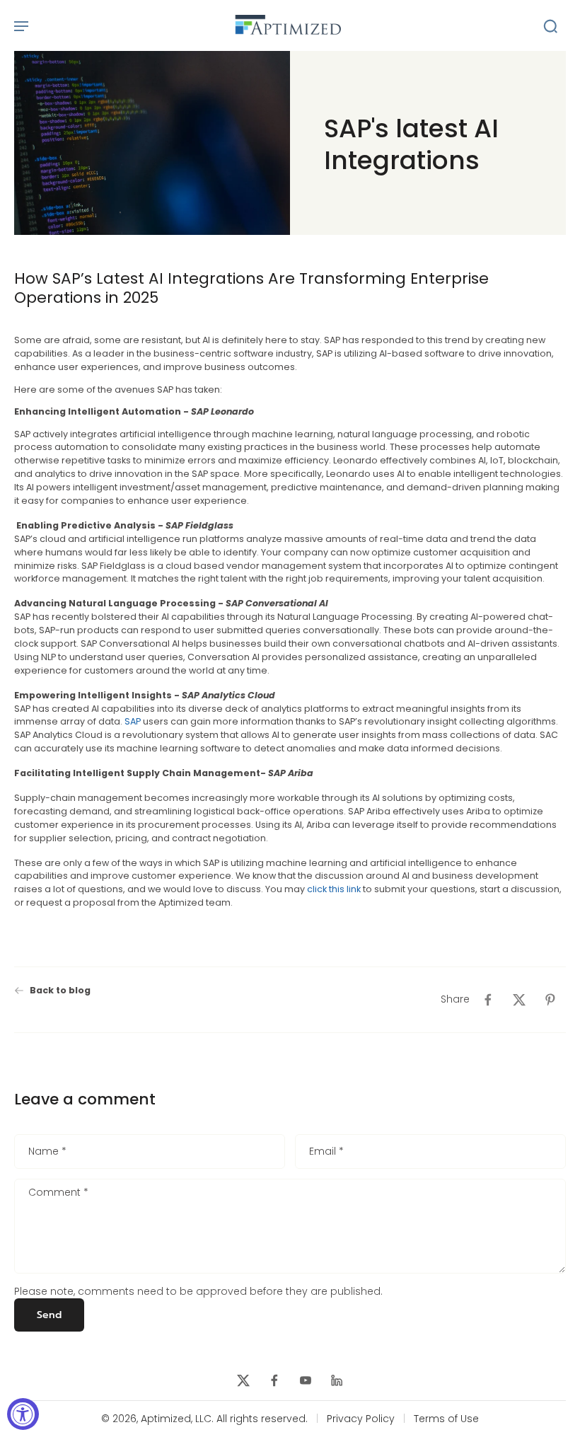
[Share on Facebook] (488, 999)
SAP (132, 722)
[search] (550, 25)
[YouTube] (305, 1380)
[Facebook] (274, 1380)
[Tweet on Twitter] (519, 999)
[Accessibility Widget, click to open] (23, 1414)
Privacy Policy (361, 1419)
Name (47, 1151)
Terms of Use (446, 1419)
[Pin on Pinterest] (550, 999)
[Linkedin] (336, 1380)
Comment (58, 1193)
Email (326, 1151)
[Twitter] (243, 1380)
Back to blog (60, 990)
